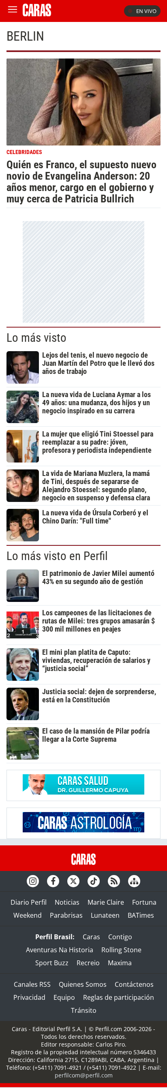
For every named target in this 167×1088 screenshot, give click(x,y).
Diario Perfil (29, 902)
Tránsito (83, 1010)
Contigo (120, 936)
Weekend (27, 915)
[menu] (12, 11)
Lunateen (105, 915)
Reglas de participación (118, 997)
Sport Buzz (52, 962)
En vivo (146, 11)
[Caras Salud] (83, 792)
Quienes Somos (83, 984)
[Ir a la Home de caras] (37, 13)
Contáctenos (134, 984)
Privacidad (29, 997)
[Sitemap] (134, 881)
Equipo (64, 997)
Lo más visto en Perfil (57, 556)
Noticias (67, 902)
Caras (91, 936)
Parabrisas (66, 915)
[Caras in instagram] (33, 881)
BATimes (141, 915)
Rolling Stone (121, 949)
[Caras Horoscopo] (83, 829)
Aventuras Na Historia (59, 949)
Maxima (120, 962)
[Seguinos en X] (73, 881)
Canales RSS (32, 984)
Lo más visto (36, 338)
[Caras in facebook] (53, 881)
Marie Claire (106, 902)
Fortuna (144, 902)
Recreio (88, 962)
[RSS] (114, 881)
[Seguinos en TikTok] (94, 881)
